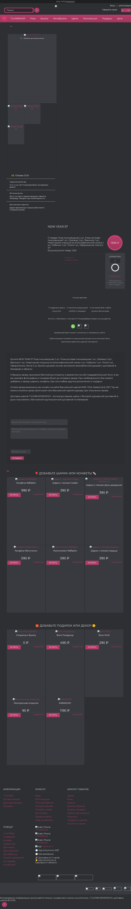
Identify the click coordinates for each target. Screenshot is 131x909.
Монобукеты (60, 18)
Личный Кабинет (44, 803)
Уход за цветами (44, 820)
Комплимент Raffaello (65, 551)
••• (11, 26)
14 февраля (9, 837)
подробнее (38, 494)
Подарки (107, 18)
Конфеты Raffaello (26, 483)
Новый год (9, 844)
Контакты (8, 806)
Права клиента (43, 816)
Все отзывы (41, 813)
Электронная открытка (26, 703)
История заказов (44, 806)
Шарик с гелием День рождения (104, 485)
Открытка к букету (26, 635)
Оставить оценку (71, 260)
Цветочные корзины (78, 813)
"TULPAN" (8, 796)
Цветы (75, 18)
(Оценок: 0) (69, 257)
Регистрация (42, 799)
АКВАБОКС (65, 703)
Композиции (90, 18)
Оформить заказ (109, 10)
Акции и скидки (76, 823)
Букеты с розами (76, 809)
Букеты (44, 18)
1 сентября (9, 833)
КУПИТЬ (14, 495)
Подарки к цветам (77, 820)
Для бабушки (10, 854)
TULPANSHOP (17, 18)
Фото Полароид (65, 635)
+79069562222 (41, 830)
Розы (33, 18)
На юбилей (9, 865)
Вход (112, 5)
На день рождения (13, 857)
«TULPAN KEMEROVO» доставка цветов (4, 18)
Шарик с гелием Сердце (104, 551)
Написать (47, 846)
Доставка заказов (12, 803)
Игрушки (72, 816)
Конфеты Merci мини (26, 551)
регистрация (125, 5)
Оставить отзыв (43, 809)
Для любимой (11, 851)
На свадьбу (9, 861)
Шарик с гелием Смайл (65, 483)
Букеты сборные (76, 806)
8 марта (7, 840)
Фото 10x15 (104, 635)
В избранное (115, 276)
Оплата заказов (11, 799)
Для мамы (8, 847)
